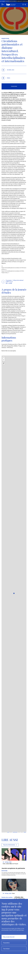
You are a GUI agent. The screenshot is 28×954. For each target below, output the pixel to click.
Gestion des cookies (7, 897)
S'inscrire (14, 86)
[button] (15, 595)
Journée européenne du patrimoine (13, 868)
